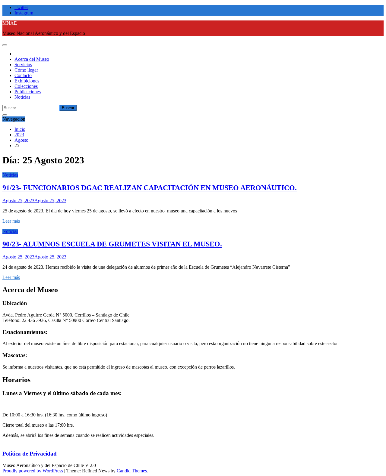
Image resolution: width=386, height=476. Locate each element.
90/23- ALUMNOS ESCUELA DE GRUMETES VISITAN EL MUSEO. (112, 244)
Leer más (11, 221)
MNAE (9, 23)
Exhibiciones (26, 80)
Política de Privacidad (29, 453)
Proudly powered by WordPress (33, 470)
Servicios (23, 64)
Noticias (22, 97)
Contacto (23, 75)
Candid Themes (132, 470)
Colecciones (26, 86)
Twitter (21, 7)
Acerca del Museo (31, 59)
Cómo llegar (26, 70)
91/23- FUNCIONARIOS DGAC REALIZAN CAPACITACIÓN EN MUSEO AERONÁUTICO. (149, 188)
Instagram (23, 12)
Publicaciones (27, 91)
